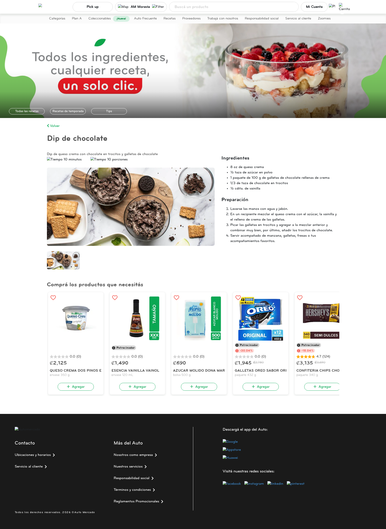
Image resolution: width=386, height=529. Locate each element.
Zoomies (324, 18)
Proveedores (191, 18)
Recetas (170, 18)
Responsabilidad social (262, 18)
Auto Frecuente (145, 18)
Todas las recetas (26, 111)
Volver (54, 126)
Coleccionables (99, 18)
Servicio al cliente (298, 18)
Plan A (77, 18)
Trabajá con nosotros (222, 18)
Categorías (57, 18)
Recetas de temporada (68, 111)
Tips (109, 111)
